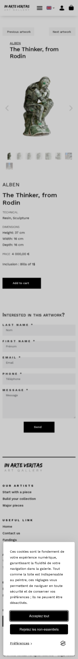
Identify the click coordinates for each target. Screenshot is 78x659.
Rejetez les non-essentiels (39, 629)
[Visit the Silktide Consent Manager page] (63, 643)
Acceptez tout (39, 615)
